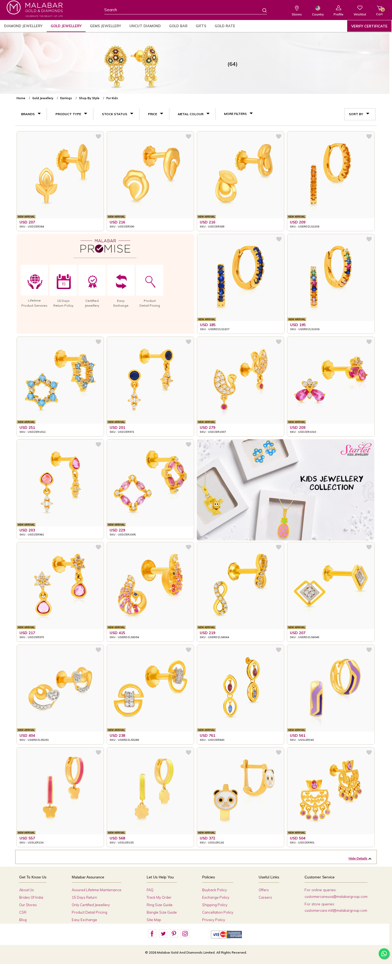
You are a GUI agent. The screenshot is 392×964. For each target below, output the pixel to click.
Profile (338, 14)
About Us (26, 890)
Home (21, 98)
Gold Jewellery (66, 26)
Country (318, 14)
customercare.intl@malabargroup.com (336, 910)
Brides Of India (31, 897)
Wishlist (360, 14)
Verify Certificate (369, 26)
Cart (379, 12)
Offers (264, 890)
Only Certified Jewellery (91, 905)
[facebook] (152, 933)
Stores (297, 14)
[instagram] (185, 933)
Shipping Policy (214, 905)
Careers (265, 897)
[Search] (261, 10)
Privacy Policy (213, 920)
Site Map (154, 920)
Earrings (66, 98)
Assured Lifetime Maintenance (96, 890)
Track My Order (159, 897)
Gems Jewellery (105, 26)
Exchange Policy (215, 897)
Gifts (201, 26)
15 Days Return (84, 897)
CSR (22, 912)
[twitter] (163, 933)
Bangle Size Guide (162, 912)
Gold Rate (225, 26)
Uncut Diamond (145, 26)
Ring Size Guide (160, 905)
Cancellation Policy (217, 912)
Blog (23, 920)
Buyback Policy (214, 890)
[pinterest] (174, 933)
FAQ (150, 890)
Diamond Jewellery (23, 26)
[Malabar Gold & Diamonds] (35, 8)
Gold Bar (178, 26)
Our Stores (28, 905)
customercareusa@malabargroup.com (336, 896)
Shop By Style (89, 98)
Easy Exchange (84, 920)
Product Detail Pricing (89, 912)
